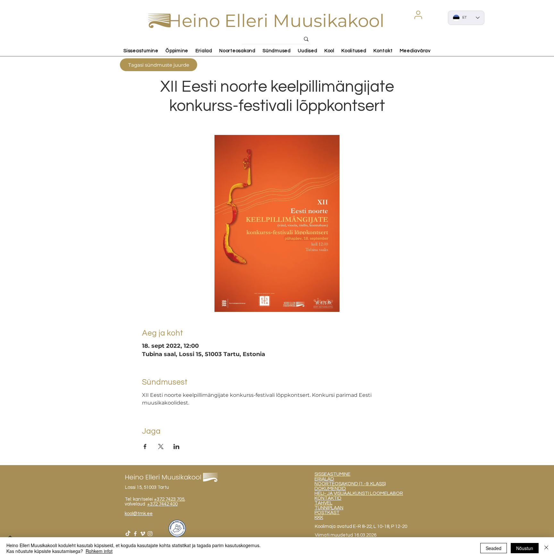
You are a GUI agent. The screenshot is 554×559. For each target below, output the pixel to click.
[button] (418, 14)
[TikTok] (128, 533)
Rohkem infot (99, 551)
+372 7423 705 (169, 499)
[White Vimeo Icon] (142, 533)
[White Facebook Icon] (135, 533)
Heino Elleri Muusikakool (275, 20)
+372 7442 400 (162, 504)
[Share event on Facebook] (145, 446)
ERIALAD (324, 479)
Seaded (493, 548)
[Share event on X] (161, 446)
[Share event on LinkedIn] (176, 446)
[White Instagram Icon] (150, 533)
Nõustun (524, 548)
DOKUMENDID (330, 488)
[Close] (546, 548)
